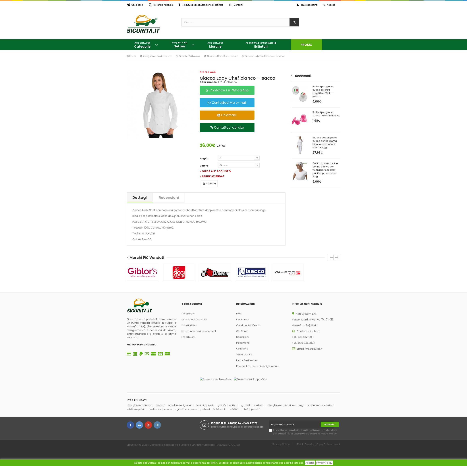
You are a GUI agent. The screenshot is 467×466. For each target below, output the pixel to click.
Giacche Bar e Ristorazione (222, 56)
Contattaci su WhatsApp (228, 90)
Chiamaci (228, 115)
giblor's (222, 405)
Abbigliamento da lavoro (157, 56)
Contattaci (242, 319)
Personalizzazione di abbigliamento (257, 366)
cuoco (167, 409)
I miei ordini (188, 313)
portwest (205, 409)
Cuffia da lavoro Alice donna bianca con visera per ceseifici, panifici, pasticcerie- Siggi (325, 170)
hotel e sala (219, 409)
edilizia (233, 405)
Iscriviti (329, 424)
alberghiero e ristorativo (140, 405)
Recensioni (169, 197)
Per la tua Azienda (163, 4)
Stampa (211, 183)
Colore (204, 165)
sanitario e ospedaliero (320, 405)
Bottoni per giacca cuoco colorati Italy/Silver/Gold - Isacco (323, 91)
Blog (239, 313)
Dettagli (140, 197)
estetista (234, 409)
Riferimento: (208, 82)
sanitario (258, 405)
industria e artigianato (180, 405)
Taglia (204, 158)
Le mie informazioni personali (199, 331)
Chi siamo (137, 4)
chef (245, 409)
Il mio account (309, 4)
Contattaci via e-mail (228, 102)
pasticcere (155, 409)
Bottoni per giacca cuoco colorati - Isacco (326, 114)
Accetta (310, 462)
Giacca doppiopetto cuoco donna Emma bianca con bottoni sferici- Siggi (324, 142)
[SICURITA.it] (151, 24)
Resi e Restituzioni (246, 360)
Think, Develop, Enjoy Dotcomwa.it (318, 444)
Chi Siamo (242, 331)
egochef (245, 405)
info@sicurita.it (313, 349)
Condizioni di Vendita (248, 325)
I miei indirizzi (189, 325)
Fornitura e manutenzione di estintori (203, 4)
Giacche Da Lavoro (189, 56)
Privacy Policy (324, 462)
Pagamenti (242, 343)
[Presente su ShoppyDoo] (250, 379)
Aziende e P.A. (244, 354)
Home (132, 56)
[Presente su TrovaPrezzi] (216, 379)
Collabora (242, 348)
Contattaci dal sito (228, 127)
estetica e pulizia (136, 409)
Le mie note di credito (194, 319)
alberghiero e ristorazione (281, 405)
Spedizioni (242, 337)
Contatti (238, 4)
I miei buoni (188, 337)
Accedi (331, 4)
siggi (301, 405)
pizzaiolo (256, 409)
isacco (160, 405)
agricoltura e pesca (186, 409)
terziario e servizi (205, 405)
